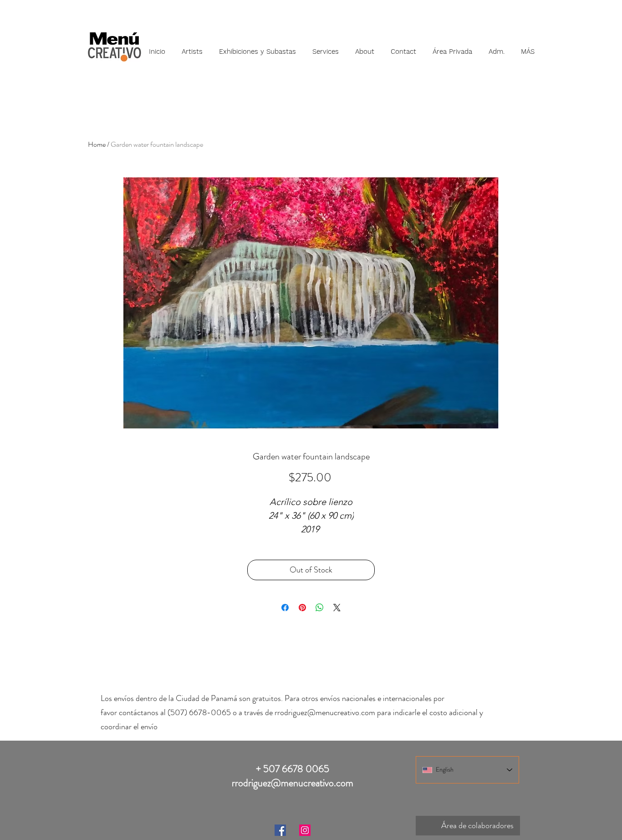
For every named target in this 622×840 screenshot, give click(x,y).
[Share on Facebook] (285, 607)
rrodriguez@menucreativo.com (325, 712)
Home (97, 144)
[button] (192, 47)
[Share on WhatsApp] (319, 607)
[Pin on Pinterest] (302, 607)
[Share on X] (336, 607)
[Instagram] (305, 830)
